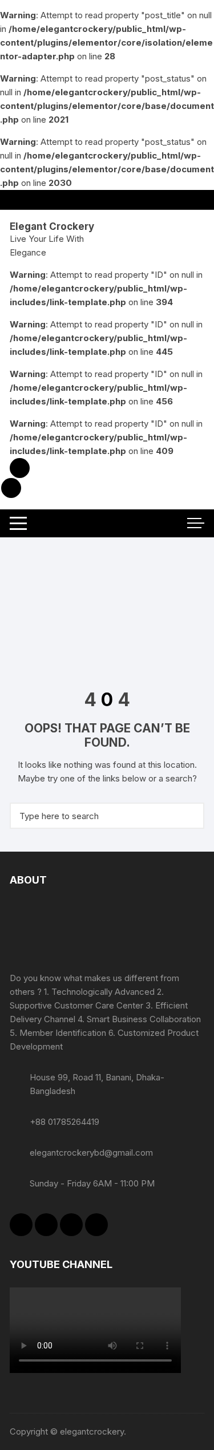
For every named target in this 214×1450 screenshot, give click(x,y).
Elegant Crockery (52, 226)
